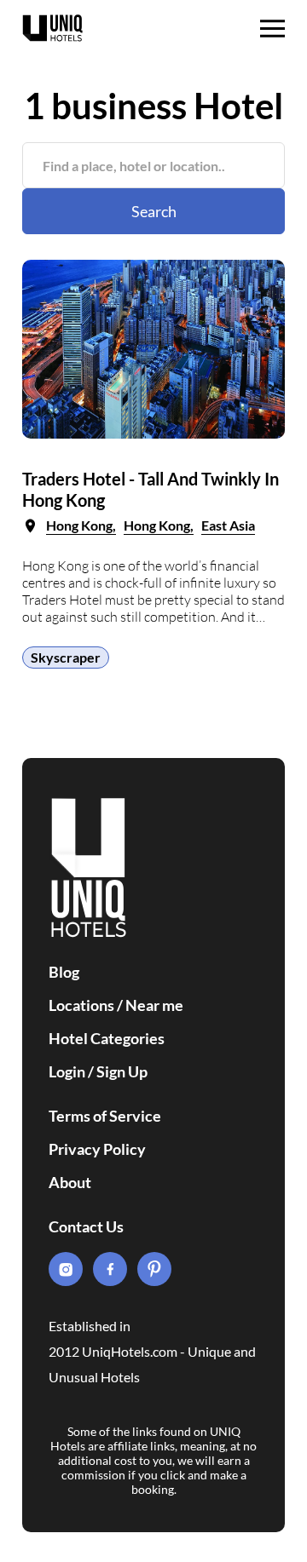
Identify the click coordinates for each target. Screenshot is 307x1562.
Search (154, 211)
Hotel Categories (107, 1038)
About (70, 1182)
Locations (81, 1005)
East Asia (228, 525)
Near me (154, 1005)
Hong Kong (79, 525)
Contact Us (86, 1226)
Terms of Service (105, 1115)
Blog (64, 971)
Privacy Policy (97, 1149)
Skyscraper (66, 657)
